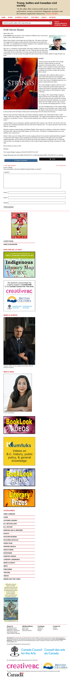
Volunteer (40, 629)
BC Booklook (8, 8)
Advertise (55, 629)
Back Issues (25, 629)
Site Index (35, 17)
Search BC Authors (27, 630)
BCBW (10, 17)
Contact (55, 627)
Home (3, 17)
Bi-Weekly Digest (21, 17)
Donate (39, 630)
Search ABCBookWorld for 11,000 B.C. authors (60, 23)
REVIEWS (52, 17)
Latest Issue (25, 627)
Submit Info (40, 627)
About (44, 17)
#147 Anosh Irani (60, 165)
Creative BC (35, 660)
